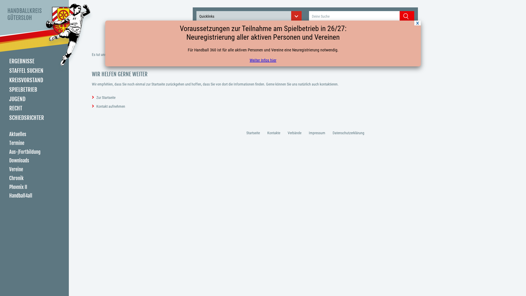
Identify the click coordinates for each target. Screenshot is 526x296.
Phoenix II (18, 187)
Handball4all (20, 196)
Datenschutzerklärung (348, 133)
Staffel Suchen (26, 70)
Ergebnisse (22, 61)
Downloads (19, 161)
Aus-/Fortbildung (24, 152)
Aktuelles (17, 134)
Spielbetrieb (23, 89)
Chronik (16, 178)
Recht (15, 108)
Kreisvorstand (26, 80)
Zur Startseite (105, 97)
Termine (16, 143)
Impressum (317, 133)
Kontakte (273, 133)
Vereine (16, 169)
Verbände (294, 133)
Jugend (17, 99)
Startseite (253, 133)
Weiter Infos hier (263, 60)
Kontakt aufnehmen (110, 106)
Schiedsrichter (26, 117)
